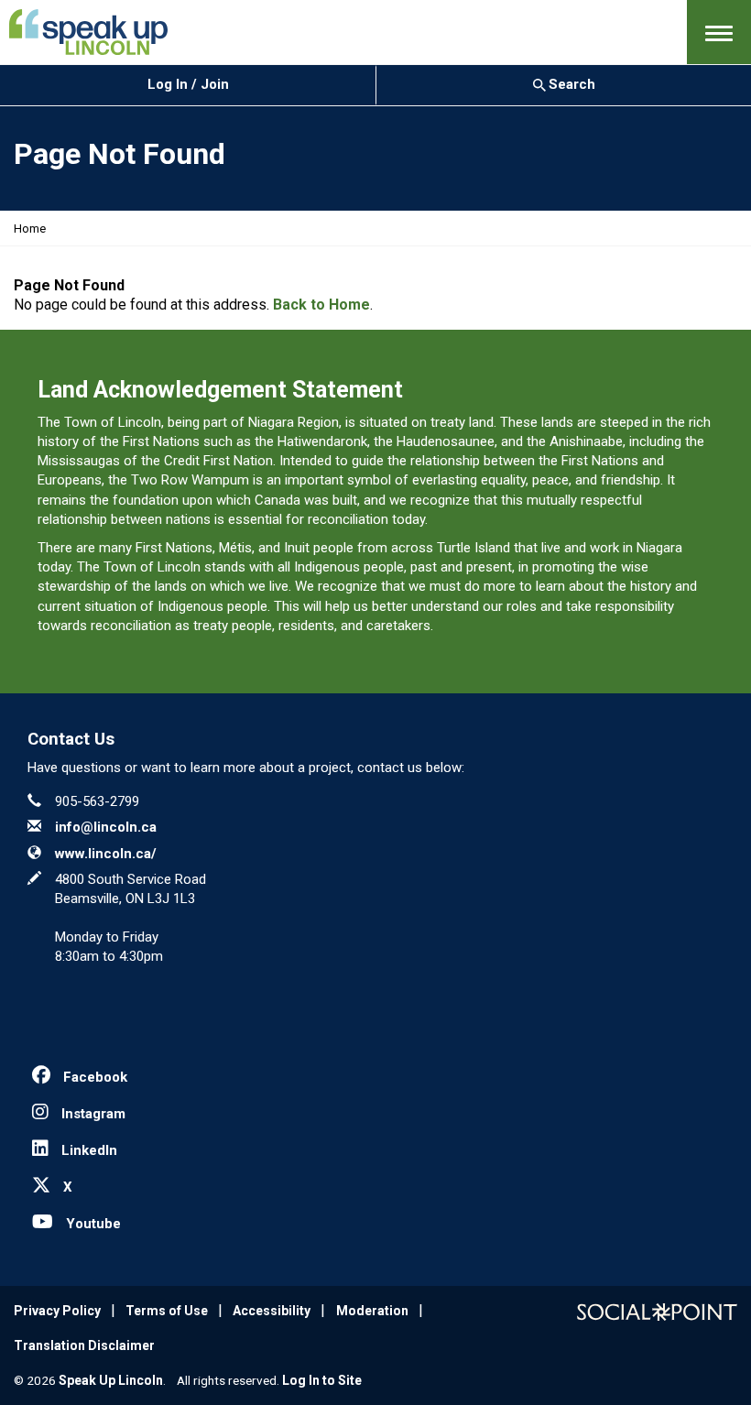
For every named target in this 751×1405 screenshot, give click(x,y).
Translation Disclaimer (84, 1345)
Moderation (372, 1310)
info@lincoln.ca (106, 827)
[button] (719, 32)
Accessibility (271, 1310)
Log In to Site (322, 1380)
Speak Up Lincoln (111, 1380)
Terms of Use (166, 1310)
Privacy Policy (57, 1310)
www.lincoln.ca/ (106, 853)
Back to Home (321, 304)
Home (30, 228)
